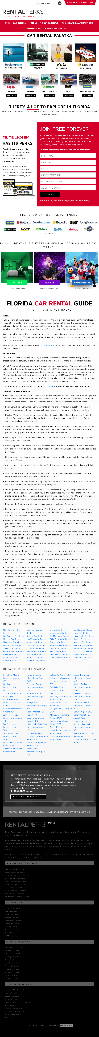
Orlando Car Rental (11, 648)
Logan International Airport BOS (35, 719)
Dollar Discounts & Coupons (15, 884)
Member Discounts (12, 930)
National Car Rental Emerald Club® (18, 1002)
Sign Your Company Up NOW (28, 796)
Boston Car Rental (35, 657)
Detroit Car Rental (58, 630)
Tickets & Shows (49, 23)
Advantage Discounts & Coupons (17, 897)
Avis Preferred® (11, 993)
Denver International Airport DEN (12, 710)
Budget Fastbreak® (12, 996)
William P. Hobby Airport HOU (84, 741)
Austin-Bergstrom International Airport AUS (82, 678)
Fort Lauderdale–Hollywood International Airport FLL (37, 736)
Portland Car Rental (59, 651)
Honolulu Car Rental (36, 660)
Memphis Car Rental (59, 654)
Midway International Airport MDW (59, 716)
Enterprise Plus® (11, 999)
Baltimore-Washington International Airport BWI (60, 681)
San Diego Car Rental (36, 651)
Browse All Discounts (57, 29)
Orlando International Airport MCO (12, 750)
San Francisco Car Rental (35, 631)
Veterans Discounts (12, 917)
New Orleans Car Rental (61, 657)
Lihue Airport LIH (81, 721)
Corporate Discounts (12, 924)
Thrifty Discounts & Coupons (15, 887)
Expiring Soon (25, 812)
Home (7, 23)
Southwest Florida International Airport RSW (82, 705)
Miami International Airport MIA (35, 713)
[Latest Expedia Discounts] (85, 56)
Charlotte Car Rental (36, 645)
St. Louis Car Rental (82, 651)
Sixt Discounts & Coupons (14, 894)
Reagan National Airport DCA (61, 710)
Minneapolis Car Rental (83, 636)
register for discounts (83, 2)
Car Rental (19, 23)
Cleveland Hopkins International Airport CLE (82, 696)
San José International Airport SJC (83, 734)
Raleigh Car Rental (81, 639)
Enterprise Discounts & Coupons (17, 875)
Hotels (33, 23)
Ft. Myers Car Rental (59, 636)
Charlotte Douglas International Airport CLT (36, 687)
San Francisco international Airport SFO (12, 727)
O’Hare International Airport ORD (12, 695)
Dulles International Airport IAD (59, 704)
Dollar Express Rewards (13, 1008)
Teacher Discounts (11, 911)
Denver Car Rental (11, 660)
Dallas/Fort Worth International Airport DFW (12, 702)
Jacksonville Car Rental (60, 633)
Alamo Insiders (10, 1005)
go (60, 3)
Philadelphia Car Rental (13, 651)
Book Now (11, 96)
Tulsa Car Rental (80, 633)
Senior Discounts (11, 933)
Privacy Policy (32, 1025)
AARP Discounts (11, 936)
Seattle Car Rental (35, 636)
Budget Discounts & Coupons (15, 872)
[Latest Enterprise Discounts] (37, 56)
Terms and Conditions (49, 1025)
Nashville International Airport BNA (60, 737)
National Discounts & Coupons (16, 881)
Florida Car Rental (11, 966)
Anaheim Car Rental (82, 642)
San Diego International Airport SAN (60, 698)
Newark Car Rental (35, 642)
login (69, 2)
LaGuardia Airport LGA (60, 675)
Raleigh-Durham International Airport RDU (82, 687)
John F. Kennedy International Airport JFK (12, 718)
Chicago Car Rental (11, 639)
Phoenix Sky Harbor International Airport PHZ (36, 696)
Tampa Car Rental (58, 648)
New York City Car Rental (11, 631)
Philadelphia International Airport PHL (36, 751)
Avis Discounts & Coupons (14, 869)
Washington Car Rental (60, 645)
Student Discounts (11, 927)
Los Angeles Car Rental (13, 636)
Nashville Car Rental (36, 654)
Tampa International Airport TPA (59, 722)
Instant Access (50, 194)
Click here (47, 345)
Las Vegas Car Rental (36, 639)
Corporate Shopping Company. (25, 858)
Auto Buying (34, 29)
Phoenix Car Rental (12, 645)
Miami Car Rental (11, 642)
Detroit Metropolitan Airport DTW (36, 744)
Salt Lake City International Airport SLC (59, 690)
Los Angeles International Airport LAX (12, 687)
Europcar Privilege (12, 1014)
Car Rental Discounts (57, 812)
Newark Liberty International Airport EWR (36, 678)
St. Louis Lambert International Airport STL (82, 727)
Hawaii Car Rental (11, 963)
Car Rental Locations (80, 812)
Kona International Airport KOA (81, 716)
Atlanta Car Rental (11, 654)
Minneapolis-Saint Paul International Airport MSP (37, 727)
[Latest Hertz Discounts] (61, 56)
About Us (13, 812)
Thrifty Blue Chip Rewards (14, 1011)
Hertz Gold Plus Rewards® (14, 990)
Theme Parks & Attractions (77, 23)
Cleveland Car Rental (82, 630)
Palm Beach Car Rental (60, 639)
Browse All (39, 812)
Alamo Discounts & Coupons (15, 878)
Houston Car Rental (35, 648)
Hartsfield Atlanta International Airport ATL (12, 678)
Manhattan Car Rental (83, 648)
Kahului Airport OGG (82, 712)
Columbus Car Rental (83, 657)
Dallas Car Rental (10, 657)
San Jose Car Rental (82, 645)
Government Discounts (13, 920)
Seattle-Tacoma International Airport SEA (12, 736)
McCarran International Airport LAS (13, 744)
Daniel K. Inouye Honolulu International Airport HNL (60, 730)
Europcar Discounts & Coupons (16, 890)
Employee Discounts (12, 908)
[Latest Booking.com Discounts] (13, 56)
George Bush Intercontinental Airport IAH (37, 705)
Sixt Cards (8, 1017)
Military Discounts (11, 914)
